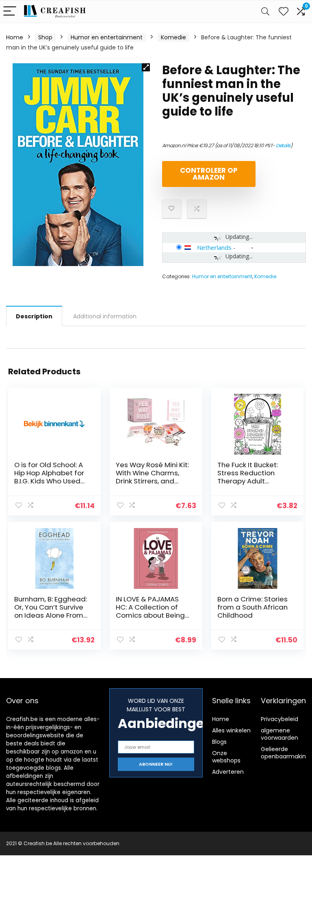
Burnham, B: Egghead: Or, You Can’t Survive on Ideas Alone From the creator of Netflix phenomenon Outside (51, 615)
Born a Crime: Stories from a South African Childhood (252, 607)
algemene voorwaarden (279, 734)
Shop (45, 37)
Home (14, 37)
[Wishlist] (283, 11)
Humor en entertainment (107, 37)
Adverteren (228, 772)
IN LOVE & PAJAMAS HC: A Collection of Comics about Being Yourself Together (150, 611)
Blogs (219, 742)
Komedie (173, 37)
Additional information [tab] (104, 316)
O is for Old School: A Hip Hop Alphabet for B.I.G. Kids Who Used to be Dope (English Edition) (49, 481)
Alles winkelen (231, 730)
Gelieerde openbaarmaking (285, 752)
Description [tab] (34, 316)
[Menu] (10, 11)
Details (283, 145)
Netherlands (214, 247)
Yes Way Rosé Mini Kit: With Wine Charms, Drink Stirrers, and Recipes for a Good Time (152, 481)
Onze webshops (226, 756)
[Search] (265, 11)
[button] (146, 67)
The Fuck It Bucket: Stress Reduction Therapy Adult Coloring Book (247, 477)
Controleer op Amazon (209, 173)
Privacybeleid (279, 719)
